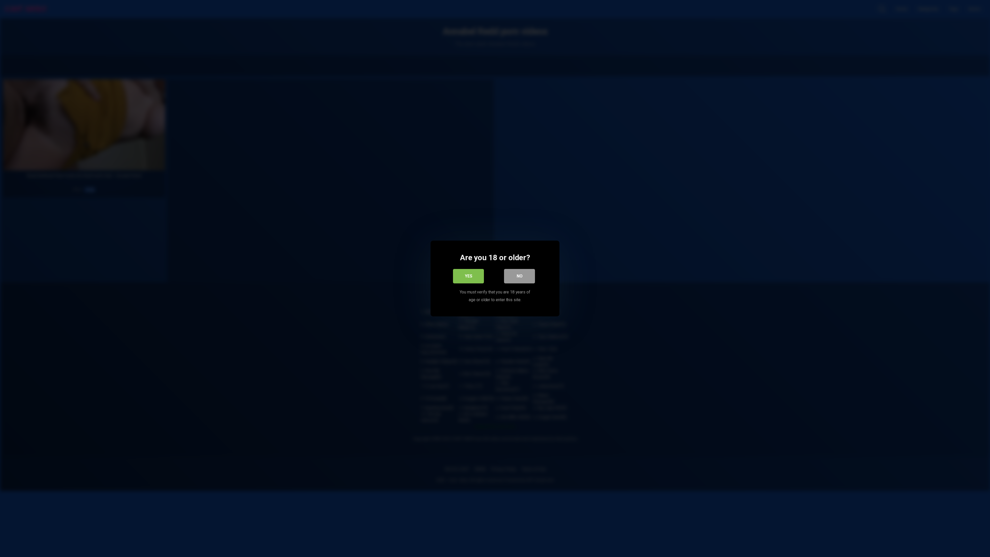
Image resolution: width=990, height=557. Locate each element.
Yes (468, 276)
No (520, 276)
